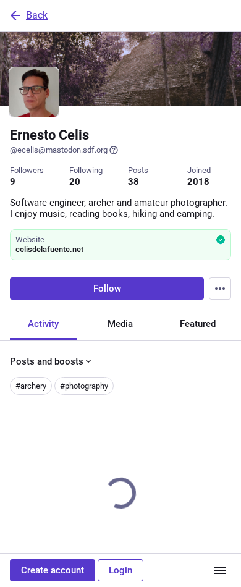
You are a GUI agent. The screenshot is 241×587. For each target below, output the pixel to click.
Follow (107, 288)
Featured (198, 323)
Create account (52, 570)
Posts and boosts (46, 361)
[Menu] (220, 288)
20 (74, 181)
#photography (84, 386)
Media (120, 323)
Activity (43, 323)
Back (37, 15)
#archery (30, 386)
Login (120, 570)
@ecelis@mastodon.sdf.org (59, 149)
